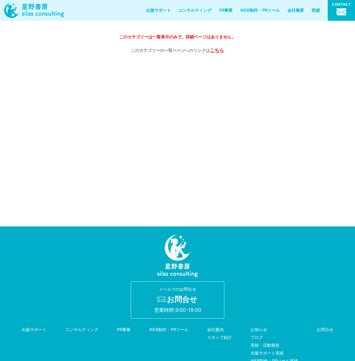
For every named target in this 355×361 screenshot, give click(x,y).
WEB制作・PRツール (260, 10)
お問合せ (325, 329)
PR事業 (226, 10)
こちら (217, 50)
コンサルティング (195, 10)
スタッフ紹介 (219, 337)
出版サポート (158, 10)
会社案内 (215, 329)
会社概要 (295, 10)
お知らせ (259, 329)
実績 (316, 10)
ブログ (257, 337)
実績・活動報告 (265, 345)
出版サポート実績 (267, 353)
